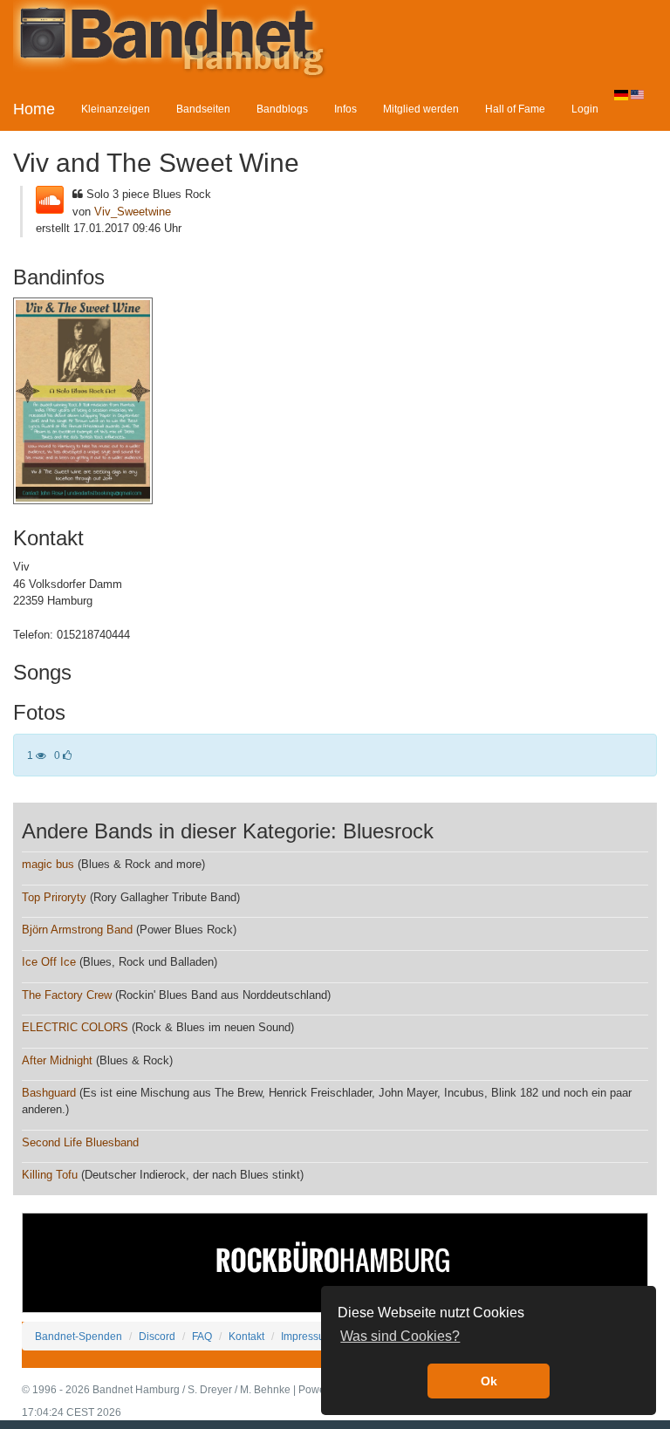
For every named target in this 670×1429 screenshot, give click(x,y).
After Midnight (57, 1060)
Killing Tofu (50, 1174)
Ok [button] (489, 1381)
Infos (345, 108)
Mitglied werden (421, 108)
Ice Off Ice (49, 961)
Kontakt (246, 1336)
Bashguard (49, 1092)
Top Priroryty (54, 897)
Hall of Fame (515, 108)
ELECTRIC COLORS (75, 1027)
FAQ (202, 1336)
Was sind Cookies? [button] (400, 1336)
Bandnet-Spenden (78, 1336)
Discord (157, 1336)
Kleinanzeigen (115, 108)
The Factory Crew (67, 995)
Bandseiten (203, 108)
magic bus (48, 864)
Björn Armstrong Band (77, 929)
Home (34, 109)
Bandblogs (282, 108)
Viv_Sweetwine (132, 211)
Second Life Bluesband (80, 1142)
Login (584, 108)
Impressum (307, 1336)
